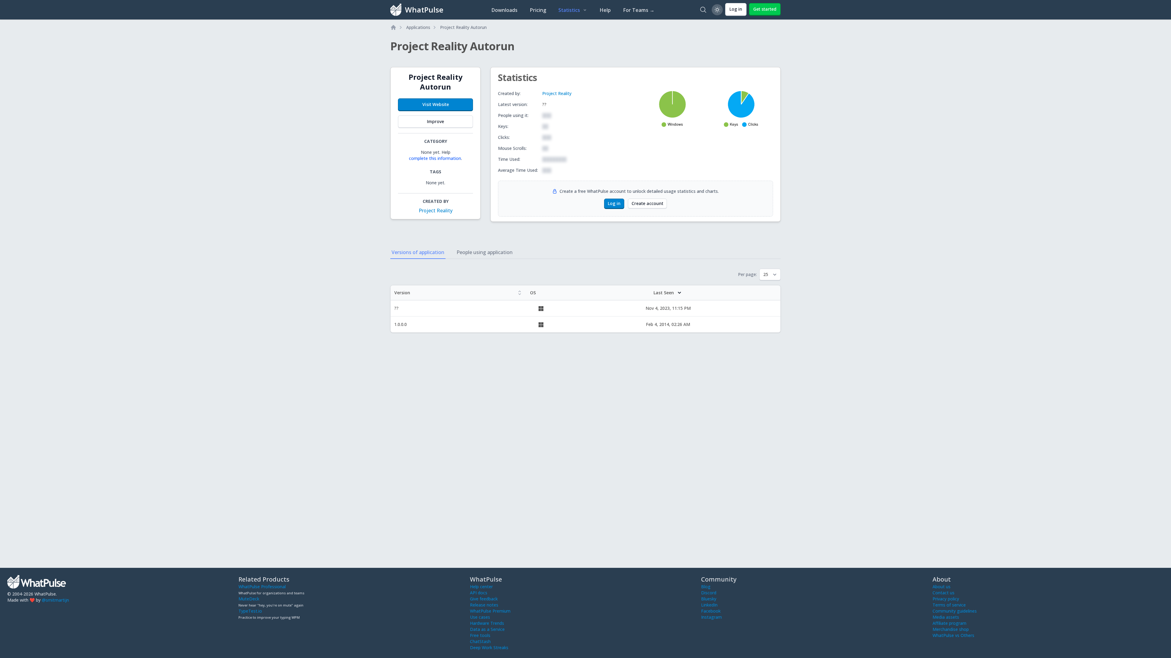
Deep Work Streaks (489, 647)
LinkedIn (709, 605)
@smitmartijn (55, 600)
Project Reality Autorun (463, 27)
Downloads (504, 10)
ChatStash (480, 641)
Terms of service (949, 605)
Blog (706, 586)
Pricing (538, 10)
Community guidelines (955, 611)
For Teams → (638, 10)
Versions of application (418, 252)
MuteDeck (248, 599)
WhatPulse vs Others (953, 635)
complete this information (435, 158)
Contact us (943, 593)
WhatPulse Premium (490, 611)
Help (605, 10)
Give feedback (484, 599)
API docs (478, 593)
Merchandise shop (951, 629)
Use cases (480, 617)
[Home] (393, 27)
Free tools (480, 635)
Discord (708, 593)
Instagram (711, 617)
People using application (485, 252)
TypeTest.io (250, 611)
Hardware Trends (487, 623)
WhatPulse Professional (262, 586)
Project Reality (436, 210)
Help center (481, 586)
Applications (418, 27)
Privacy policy (946, 599)
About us (942, 586)
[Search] (703, 9)
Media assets (946, 617)
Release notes (484, 605)
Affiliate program (949, 623)
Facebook (711, 611)
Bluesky (708, 599)
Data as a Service (487, 629)
